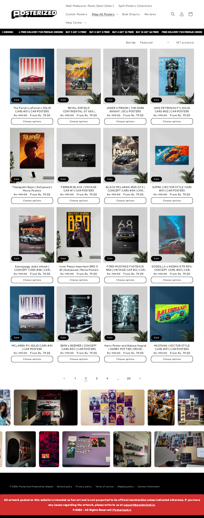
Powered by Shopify (42, 486)
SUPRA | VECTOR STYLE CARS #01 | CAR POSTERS (172, 188)
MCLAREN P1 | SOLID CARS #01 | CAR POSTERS (32, 347)
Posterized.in (122, 509)
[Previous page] (64, 378)
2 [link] (86, 378)
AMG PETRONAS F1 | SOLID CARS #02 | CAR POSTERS (172, 109)
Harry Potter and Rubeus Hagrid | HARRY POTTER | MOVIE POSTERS (125, 347)
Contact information (149, 486)
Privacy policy (84, 486)
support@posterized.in (139, 504)
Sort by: (131, 42)
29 (128, 378)
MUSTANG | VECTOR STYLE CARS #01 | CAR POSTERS (172, 347)
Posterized (25, 486)
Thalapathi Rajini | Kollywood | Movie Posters (32, 188)
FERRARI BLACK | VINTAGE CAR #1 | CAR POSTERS (79, 188)
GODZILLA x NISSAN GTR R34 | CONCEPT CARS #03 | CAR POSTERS (172, 268)
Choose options (32, 121)
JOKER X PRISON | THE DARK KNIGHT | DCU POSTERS (125, 109)
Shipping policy (126, 486)
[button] (104, 14)
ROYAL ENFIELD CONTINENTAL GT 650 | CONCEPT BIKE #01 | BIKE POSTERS (79, 109)
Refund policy (64, 486)
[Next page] (139, 378)
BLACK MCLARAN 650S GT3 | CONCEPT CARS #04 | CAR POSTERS (125, 188)
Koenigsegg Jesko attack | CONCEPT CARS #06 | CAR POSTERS (32, 268)
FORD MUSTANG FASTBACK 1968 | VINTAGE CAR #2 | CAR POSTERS (125, 268)
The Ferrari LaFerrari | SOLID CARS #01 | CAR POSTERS (32, 109)
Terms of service (104, 486)
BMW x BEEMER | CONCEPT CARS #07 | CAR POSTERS (79, 347)
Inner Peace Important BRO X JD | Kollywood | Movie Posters (79, 268)
